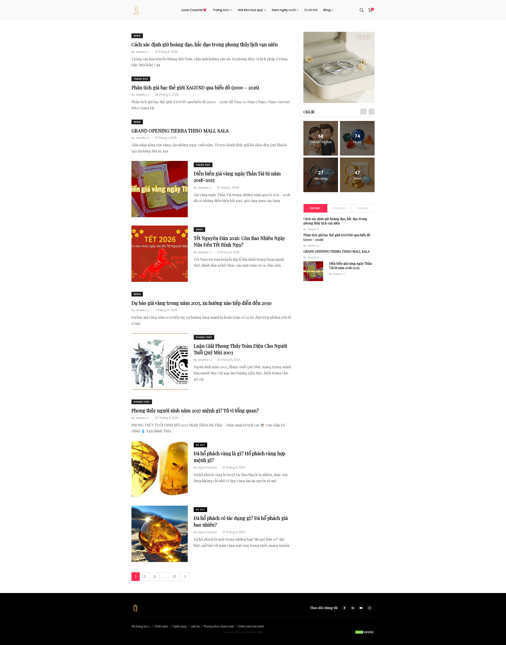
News (137, 36)
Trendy (362, 208)
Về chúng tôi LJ (140, 626)
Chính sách (161, 626)
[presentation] (363, 112)
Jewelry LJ (313, 229)
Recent (315, 208)
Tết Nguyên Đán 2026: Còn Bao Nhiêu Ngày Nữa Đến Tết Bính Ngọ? (239, 241)
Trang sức (221, 10)
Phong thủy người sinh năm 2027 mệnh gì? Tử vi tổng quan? (195, 410)
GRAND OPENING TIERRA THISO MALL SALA (180, 130)
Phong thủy (204, 337)
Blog (326, 10)
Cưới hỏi (310, 10)
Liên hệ (195, 626)
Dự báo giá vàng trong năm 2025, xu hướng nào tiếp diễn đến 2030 (201, 302)
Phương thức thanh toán (219, 626)
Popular (339, 208)
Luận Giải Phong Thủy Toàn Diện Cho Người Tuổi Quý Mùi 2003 (240, 349)
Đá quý (200, 445)
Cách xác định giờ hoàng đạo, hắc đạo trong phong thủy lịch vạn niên (204, 44)
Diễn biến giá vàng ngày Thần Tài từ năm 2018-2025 (350, 265)
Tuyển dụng (179, 626)
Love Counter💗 (194, 10)
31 (175, 576)
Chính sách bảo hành (251, 626)
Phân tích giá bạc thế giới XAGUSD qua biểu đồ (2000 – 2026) (195, 87)
